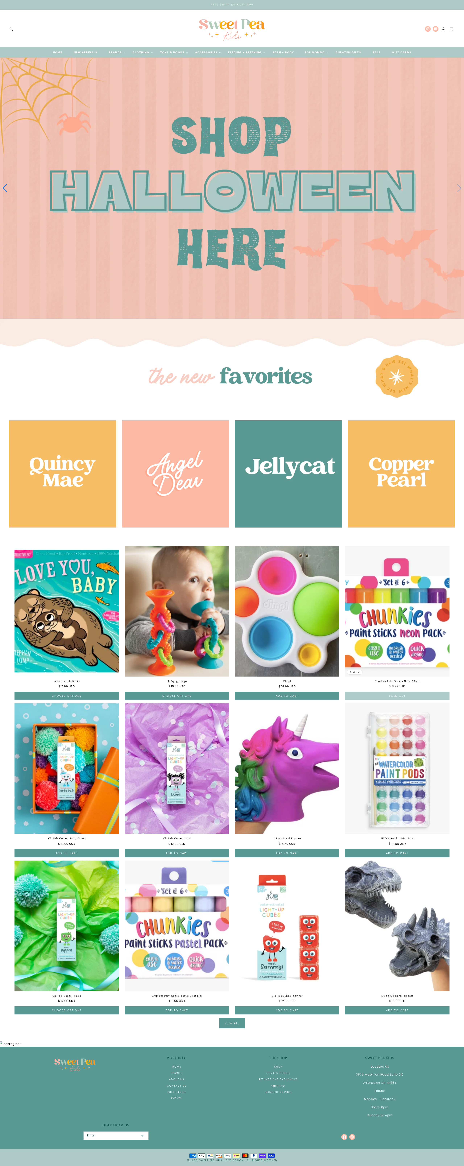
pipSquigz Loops (177, 681)
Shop (278, 1066)
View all (232, 1023)
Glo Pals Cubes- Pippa (66, 995)
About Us (176, 1079)
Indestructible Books (67, 681)
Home (176, 1066)
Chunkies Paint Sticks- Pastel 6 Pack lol (177, 995)
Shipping (278, 1086)
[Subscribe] (142, 1135)
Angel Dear (173, 532)
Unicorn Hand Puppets (287, 838)
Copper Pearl (399, 532)
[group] (232, 188)
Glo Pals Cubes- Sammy (287, 995)
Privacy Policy (278, 1073)
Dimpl (287, 681)
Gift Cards (177, 1092)
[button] (11, 29)
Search (177, 1073)
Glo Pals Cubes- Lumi (177, 838)
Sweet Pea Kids (210, 1160)
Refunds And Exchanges (278, 1079)
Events (176, 1098)
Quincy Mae (60, 532)
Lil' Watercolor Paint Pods (397, 838)
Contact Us (176, 1086)
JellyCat (286, 532)
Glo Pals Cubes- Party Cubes (66, 838)
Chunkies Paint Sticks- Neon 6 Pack (397, 681)
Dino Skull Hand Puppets (397, 995)
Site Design (235, 1160)
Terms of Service (278, 1092)
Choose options (67, 696)
